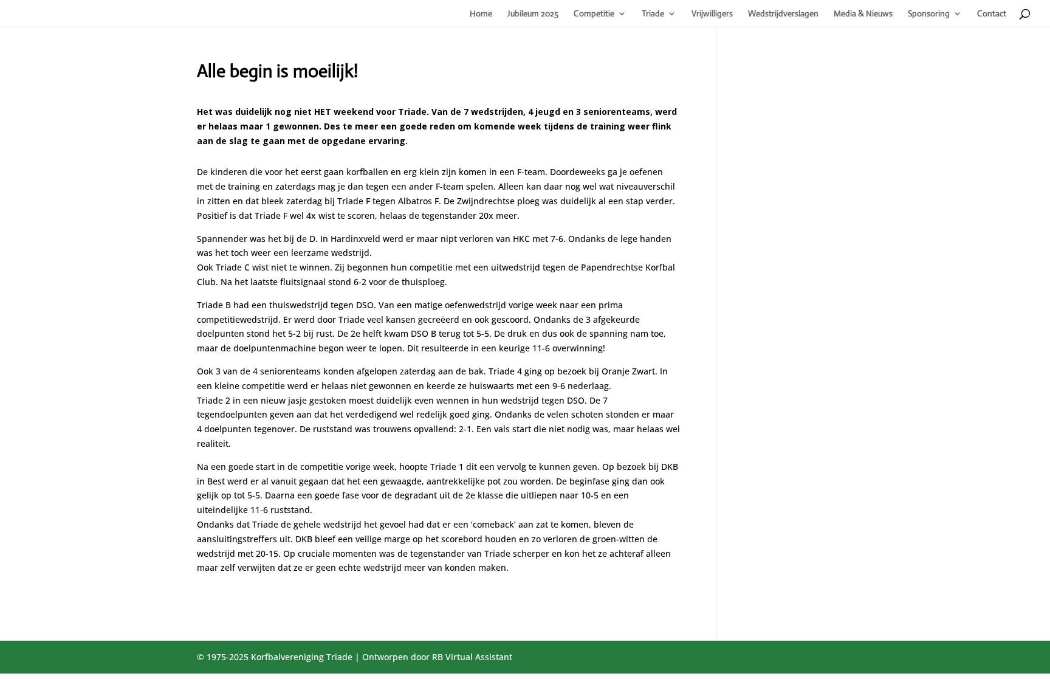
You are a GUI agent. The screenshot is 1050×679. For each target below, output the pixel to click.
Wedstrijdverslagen (783, 14)
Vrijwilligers (712, 14)
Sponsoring (929, 14)
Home (481, 14)
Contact (991, 14)
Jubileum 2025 (532, 14)
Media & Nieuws (863, 14)
